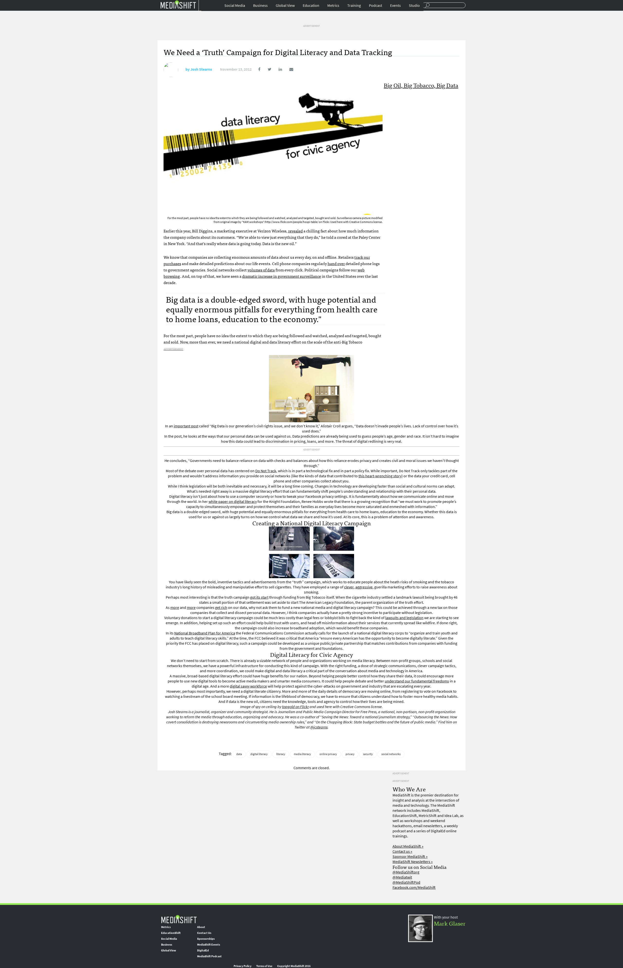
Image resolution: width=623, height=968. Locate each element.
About (201, 927)
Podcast (375, 5)
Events (395, 5)
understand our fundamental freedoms (417, 681)
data (239, 754)
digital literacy (259, 754)
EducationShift (171, 933)
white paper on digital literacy (233, 501)
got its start (259, 597)
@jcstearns (319, 727)
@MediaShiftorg (406, 872)
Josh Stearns (201, 69)
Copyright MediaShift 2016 (294, 966)
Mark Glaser (450, 923)
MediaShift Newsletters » (413, 861)
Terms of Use (264, 966)
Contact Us (204, 933)
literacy (280, 754)
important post (186, 426)
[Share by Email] (288, 69)
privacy (350, 754)
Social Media (234, 5)
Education (311, 5)
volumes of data (261, 270)
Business (260, 5)
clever (349, 587)
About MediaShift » (408, 846)
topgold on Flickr (295, 706)
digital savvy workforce (248, 686)
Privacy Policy (242, 966)
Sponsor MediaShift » (410, 856)
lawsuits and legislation (404, 617)
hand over (336, 263)
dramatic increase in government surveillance (281, 276)
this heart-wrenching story (380, 476)
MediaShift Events (208, 945)
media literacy (302, 754)
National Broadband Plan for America (204, 633)
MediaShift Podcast (209, 956)
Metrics (333, 5)
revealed (295, 231)
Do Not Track (265, 470)
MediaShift (179, 919)
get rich (221, 607)
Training (354, 5)
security (368, 754)
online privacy (328, 754)
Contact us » (402, 851)
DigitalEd (203, 950)
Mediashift (178, 4)
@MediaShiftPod (406, 882)
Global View (285, 5)
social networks (391, 754)
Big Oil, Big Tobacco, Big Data (421, 85)
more (174, 607)
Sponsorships (206, 939)
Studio (414, 5)
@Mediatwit (402, 877)
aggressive (364, 587)
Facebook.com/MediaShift (414, 887)
